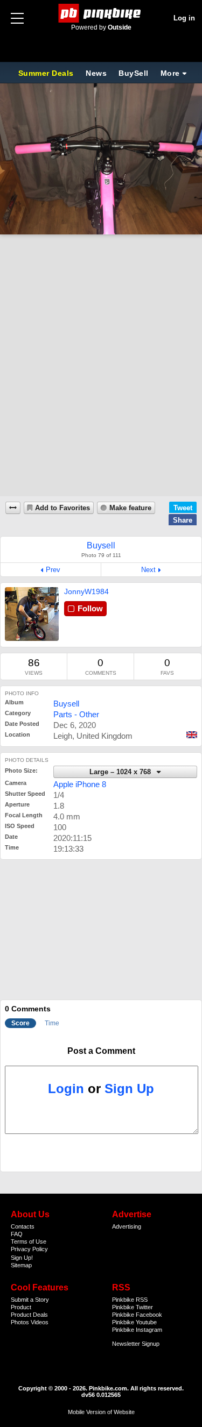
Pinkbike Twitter (132, 1307)
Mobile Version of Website (101, 1412)
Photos (20, 1322)
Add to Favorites (62, 508)
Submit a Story (30, 1299)
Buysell (66, 703)
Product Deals (29, 1314)
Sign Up (129, 1088)
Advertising (126, 1226)
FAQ (17, 1234)
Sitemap (21, 1265)
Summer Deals (47, 73)
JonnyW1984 (86, 591)
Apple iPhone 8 (79, 784)
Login (66, 1088)
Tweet (182, 508)
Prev (53, 570)
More (170, 73)
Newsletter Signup (135, 1343)
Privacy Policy (29, 1249)
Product (21, 1307)
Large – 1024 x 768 (121, 772)
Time (52, 1023)
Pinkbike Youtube (134, 1322)
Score (20, 1023)
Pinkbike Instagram (137, 1329)
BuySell (134, 73)
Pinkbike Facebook (137, 1314)
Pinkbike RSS (130, 1299)
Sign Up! (22, 1257)
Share (182, 520)
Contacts (22, 1226)
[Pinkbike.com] (101, 13)
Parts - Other (76, 714)
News (96, 73)
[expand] (12, 508)
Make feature (130, 508)
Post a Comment (101, 1050)
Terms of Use (28, 1241)
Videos (39, 1322)
